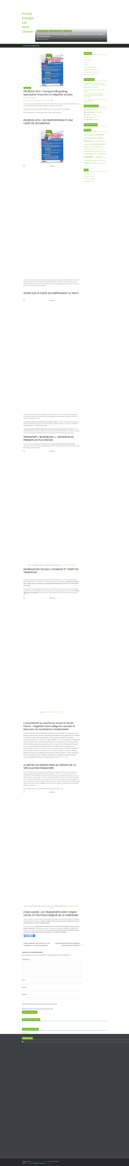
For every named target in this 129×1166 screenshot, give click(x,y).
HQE (101, 155)
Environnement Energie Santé (55, 31)
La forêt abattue (94, 118)
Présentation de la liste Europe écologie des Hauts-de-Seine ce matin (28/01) (67, 953)
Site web (24, 1003)
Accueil (85, 65)
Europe (86, 155)
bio (88, 143)
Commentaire (26, 968)
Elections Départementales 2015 (92, 80)
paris (97, 157)
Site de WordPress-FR (89, 189)
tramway (95, 162)
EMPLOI (89, 152)
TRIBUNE (88, 165)
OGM (95, 157)
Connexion (86, 182)
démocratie (95, 149)
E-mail (24, 995)
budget (91, 143)
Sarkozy (99, 159)
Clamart (100, 142)
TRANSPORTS (102, 162)
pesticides (100, 157)
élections (104, 171)
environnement (98, 152)
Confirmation (96, 128)
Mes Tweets (25, 1041)
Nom (24, 988)
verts (88, 169)
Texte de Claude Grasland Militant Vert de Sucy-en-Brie (37, 108)
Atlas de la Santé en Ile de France (67, 573)
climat (85, 146)
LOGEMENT (86, 157)
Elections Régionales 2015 (90, 78)
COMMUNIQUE (92, 146)
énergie (85, 173)
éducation (98, 171)
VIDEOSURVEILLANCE (95, 168)
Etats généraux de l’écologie (91, 95)
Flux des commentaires (89, 187)
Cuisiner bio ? (93, 123)
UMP (94, 165)
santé (96, 159)
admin (47, 39)
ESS (105, 152)
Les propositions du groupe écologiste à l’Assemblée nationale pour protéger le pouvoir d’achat (71, 35)
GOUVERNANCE (96, 155)
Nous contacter (87, 68)
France (90, 155)
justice (103, 155)
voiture (101, 168)
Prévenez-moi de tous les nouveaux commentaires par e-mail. (39, 1012)
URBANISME (98, 165)
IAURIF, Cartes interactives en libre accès (54, 720)
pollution (86, 159)
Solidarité (104, 159)
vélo (104, 169)
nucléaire (91, 157)
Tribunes (86, 73)
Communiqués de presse (42, 31)
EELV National (93, 133)
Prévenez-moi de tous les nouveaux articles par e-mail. (37, 1017)
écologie (87, 171)
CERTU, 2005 (63, 765)
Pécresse (92, 159)
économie (93, 171)
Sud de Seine (88, 162)
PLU (104, 157)
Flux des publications (89, 184)
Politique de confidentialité (31, 54)
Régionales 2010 (27, 96)
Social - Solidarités (67, 31)
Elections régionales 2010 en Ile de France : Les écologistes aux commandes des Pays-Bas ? (37, 953)
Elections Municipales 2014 (90, 82)
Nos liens (86, 70)
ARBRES (85, 143)
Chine (94, 143)
